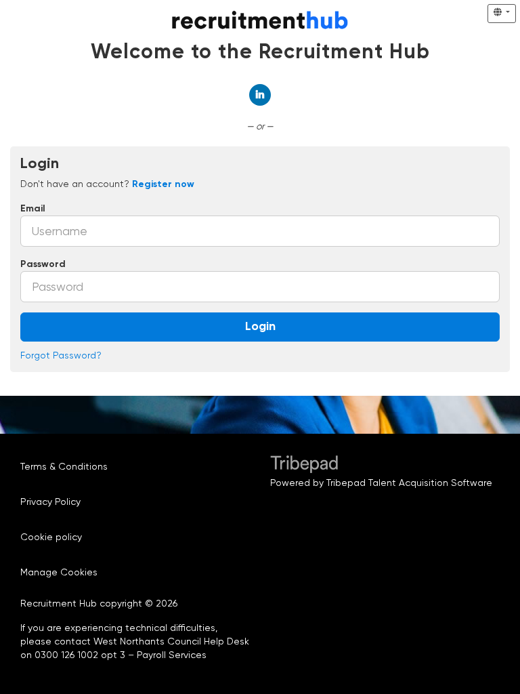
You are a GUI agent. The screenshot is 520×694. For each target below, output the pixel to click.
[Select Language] (502, 13)
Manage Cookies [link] (59, 572)
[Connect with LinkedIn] (260, 95)
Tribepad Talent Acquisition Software (409, 482)
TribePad (304, 465)
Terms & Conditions (64, 466)
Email (32, 208)
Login (260, 327)
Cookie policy (51, 536)
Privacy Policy (50, 501)
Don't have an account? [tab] (107, 183)
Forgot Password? (61, 355)
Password (43, 264)
